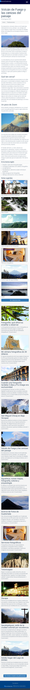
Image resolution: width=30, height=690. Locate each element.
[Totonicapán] (15, 560)
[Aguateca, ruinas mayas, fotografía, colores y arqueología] (15, 470)
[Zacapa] (15, 589)
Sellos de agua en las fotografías (11, 173)
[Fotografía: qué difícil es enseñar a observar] (15, 313)
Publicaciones (11, 22)
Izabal (2, 297)
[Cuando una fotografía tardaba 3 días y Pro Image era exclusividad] (15, 373)
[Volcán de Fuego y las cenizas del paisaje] (15, 439)
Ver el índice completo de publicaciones (15, 676)
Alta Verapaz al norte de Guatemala (10, 195)
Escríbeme (15, 683)
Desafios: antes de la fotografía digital (12, 164)
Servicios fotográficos (7, 263)
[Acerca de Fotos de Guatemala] (15, 502)
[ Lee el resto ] (13, 332)
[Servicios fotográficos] (15, 533)
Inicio (3, 22)
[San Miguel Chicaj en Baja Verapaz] (15, 406)
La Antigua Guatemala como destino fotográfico (15, 166)
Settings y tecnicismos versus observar (12, 174)
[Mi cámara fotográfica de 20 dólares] (15, 342)
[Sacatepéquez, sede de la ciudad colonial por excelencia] (15, 616)
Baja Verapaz (4, 212)
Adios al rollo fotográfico (7, 229)
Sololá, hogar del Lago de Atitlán (9, 280)
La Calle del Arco (6, 168)
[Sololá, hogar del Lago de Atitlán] (15, 648)
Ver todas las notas (15, 300)
